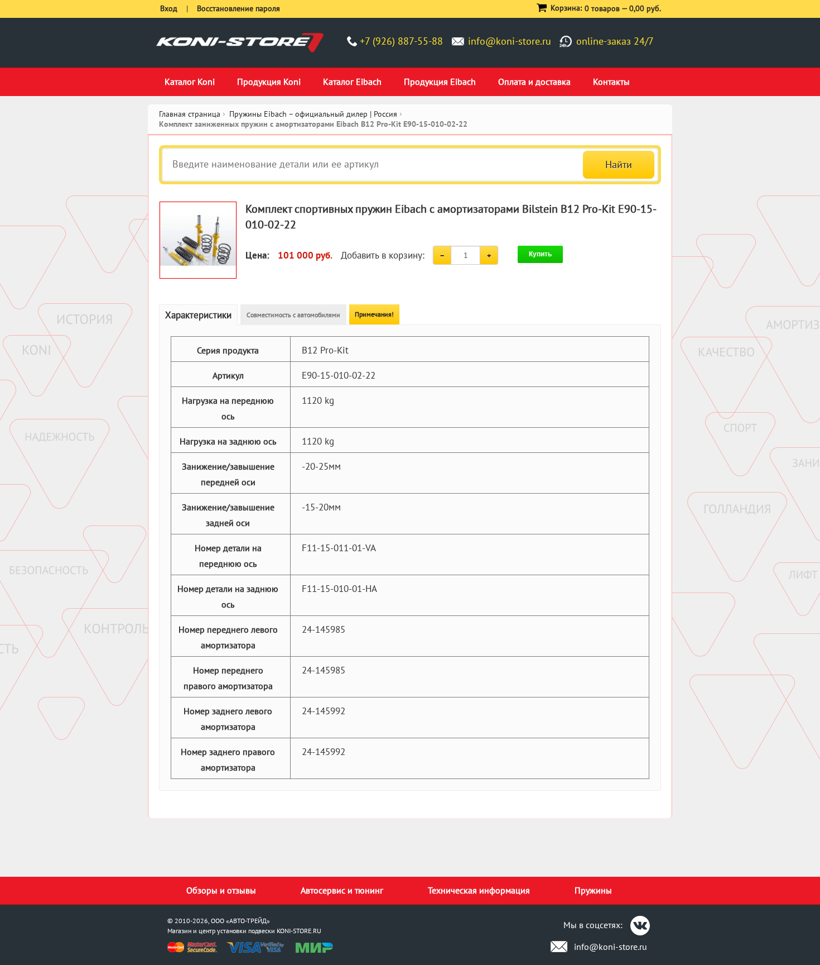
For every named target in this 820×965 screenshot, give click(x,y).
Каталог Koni (190, 81)
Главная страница (189, 114)
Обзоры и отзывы (221, 890)
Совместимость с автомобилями (293, 314)
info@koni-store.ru (509, 41)
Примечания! (374, 314)
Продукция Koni (269, 81)
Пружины (593, 890)
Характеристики (198, 315)
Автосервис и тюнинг (342, 890)
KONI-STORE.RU (299, 930)
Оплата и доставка (534, 81)
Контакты (611, 81)
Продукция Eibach (440, 81)
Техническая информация (479, 890)
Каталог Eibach (352, 81)
